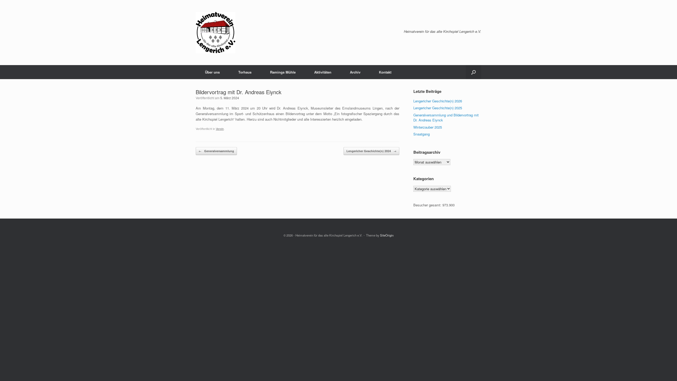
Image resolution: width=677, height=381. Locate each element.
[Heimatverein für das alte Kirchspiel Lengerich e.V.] (215, 32)
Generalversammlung (216, 151)
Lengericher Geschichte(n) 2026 (437, 100)
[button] (473, 72)
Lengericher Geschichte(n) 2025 (437, 107)
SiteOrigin (387, 235)
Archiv (355, 72)
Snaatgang (421, 134)
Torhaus (244, 72)
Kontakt (385, 72)
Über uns (212, 72)
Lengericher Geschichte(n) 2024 (371, 151)
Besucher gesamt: (427, 204)
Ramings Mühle (283, 72)
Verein (220, 128)
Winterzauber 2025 (427, 127)
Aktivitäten (322, 72)
